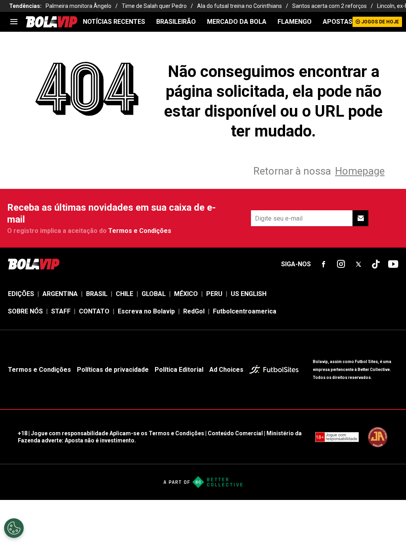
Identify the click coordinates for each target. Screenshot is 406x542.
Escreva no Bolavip (146, 311)
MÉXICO (186, 294)
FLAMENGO (295, 21)
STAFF (61, 311)
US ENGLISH (248, 294)
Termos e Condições (139, 230)
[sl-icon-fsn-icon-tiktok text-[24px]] (376, 264)
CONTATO (94, 311)
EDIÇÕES (21, 294)
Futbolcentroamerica (244, 311)
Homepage (360, 171)
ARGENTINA (60, 294)
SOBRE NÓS (25, 311)
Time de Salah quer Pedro (154, 6)
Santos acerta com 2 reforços (329, 6)
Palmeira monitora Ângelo (78, 6)
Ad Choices (226, 369)
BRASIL (96, 294)
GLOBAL (154, 294)
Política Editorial (179, 369)
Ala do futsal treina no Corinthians (239, 6)
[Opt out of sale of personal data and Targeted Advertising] (14, 528)
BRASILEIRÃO (176, 21)
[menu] (14, 22)
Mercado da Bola (236, 21)
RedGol (194, 311)
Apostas (337, 21)
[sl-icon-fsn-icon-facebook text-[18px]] (323, 264)
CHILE (124, 294)
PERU (214, 294)
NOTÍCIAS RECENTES (114, 21)
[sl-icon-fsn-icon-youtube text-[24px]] (393, 264)
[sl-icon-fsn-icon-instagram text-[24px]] (341, 264)
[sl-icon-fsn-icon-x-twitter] (358, 264)
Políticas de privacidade (113, 369)
